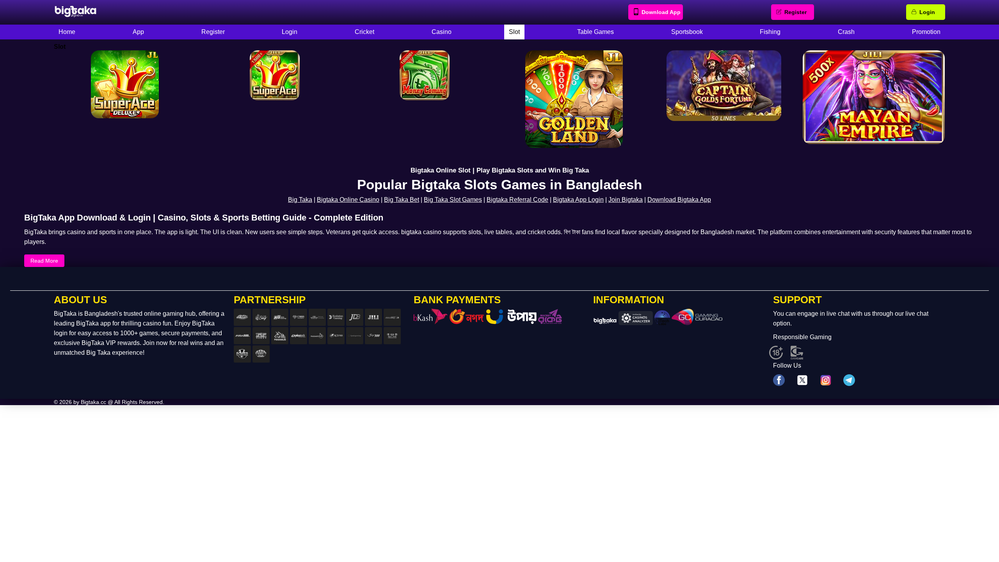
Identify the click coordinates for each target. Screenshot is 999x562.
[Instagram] (825, 380)
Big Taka (300, 199)
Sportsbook (687, 31)
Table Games (595, 31)
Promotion (926, 31)
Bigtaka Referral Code (517, 199)
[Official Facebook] (779, 380)
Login (927, 12)
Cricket (364, 31)
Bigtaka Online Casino (348, 199)
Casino (442, 31)
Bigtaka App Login (578, 199)
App (138, 31)
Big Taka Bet (401, 199)
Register (795, 12)
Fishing (770, 31)
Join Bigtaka (625, 199)
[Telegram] (849, 380)
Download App (661, 12)
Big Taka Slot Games (453, 199)
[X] (802, 380)
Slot (514, 31)
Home (67, 31)
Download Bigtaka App (679, 199)
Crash (846, 31)
